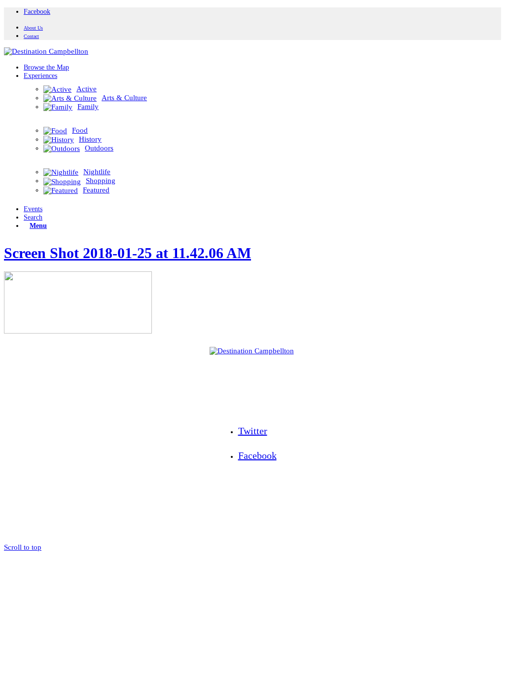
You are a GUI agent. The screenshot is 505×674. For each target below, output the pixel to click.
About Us (33, 28)
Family (88, 107)
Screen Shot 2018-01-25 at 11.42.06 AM (127, 253)
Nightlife (96, 172)
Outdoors (99, 148)
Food (80, 130)
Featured (96, 190)
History (90, 139)
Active (86, 89)
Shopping (100, 181)
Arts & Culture (124, 98)
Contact (31, 36)
